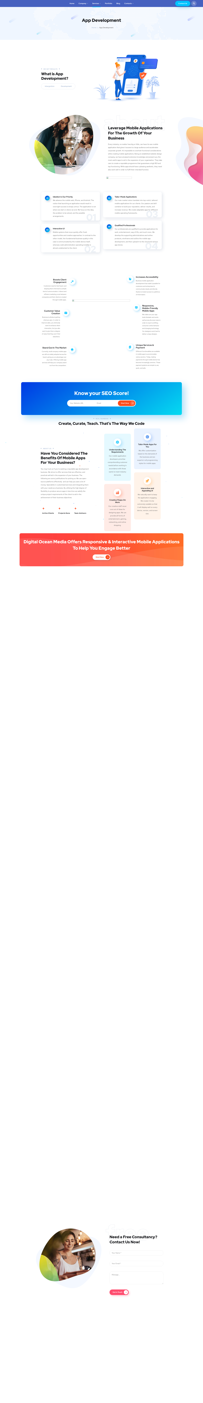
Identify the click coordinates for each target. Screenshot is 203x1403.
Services (95, 3)
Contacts (128, 3)
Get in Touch (117, 1292)
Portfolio (108, 3)
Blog (118, 3)
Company (82, 3)
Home (72, 3)
